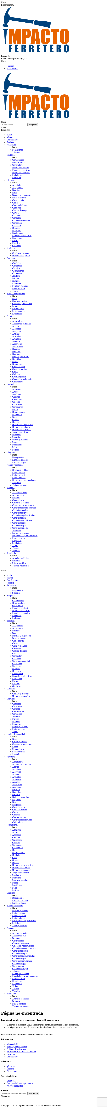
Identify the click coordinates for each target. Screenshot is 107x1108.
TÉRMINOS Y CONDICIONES (21, 1051)
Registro (10, 66)
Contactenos (12, 1056)
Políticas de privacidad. (17, 1049)
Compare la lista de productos (20, 1083)
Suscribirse (33, 1093)
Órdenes (10, 1069)
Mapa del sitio (13, 1044)
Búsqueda (33, 125)
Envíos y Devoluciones (17, 1046)
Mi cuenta (11, 1066)
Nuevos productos (15, 1086)
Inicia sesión (12, 68)
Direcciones (12, 1071)
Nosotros (11, 1054)
